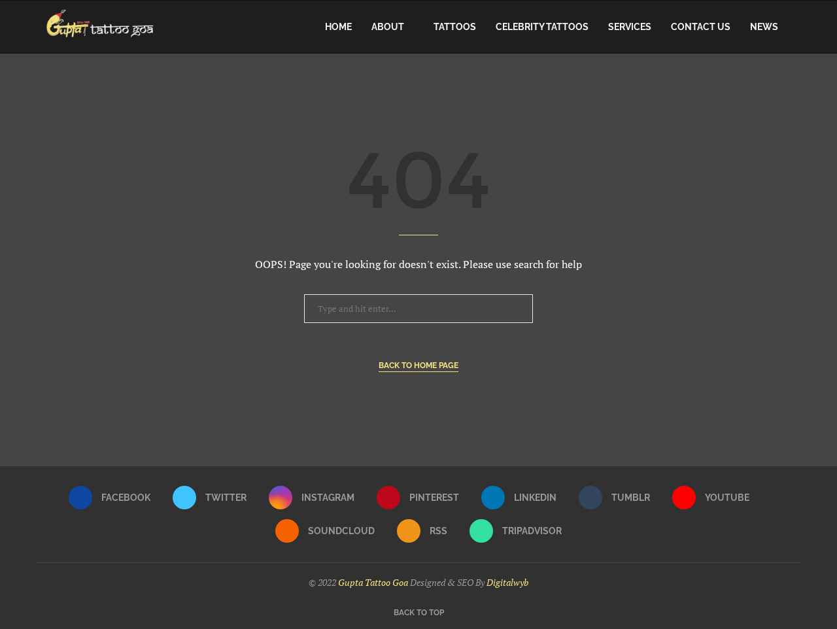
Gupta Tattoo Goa (373, 582)
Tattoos (455, 27)
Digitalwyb (507, 582)
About (387, 27)
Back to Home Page (418, 365)
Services (629, 27)
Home (338, 27)
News (764, 27)
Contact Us (700, 27)
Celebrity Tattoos (542, 27)
